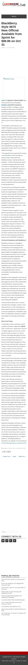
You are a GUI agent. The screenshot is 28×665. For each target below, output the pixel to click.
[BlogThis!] (4, 451)
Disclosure (12, 661)
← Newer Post (6, 456)
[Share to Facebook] (8, 451)
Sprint (3, 100)
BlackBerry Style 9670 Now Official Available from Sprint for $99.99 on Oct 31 (11, 34)
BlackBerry (4, 105)
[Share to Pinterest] (10, 451)
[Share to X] (6, 451)
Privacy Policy (5, 661)
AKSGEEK (17, 656)
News (13, 448)
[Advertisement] (14, 64)
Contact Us (19, 661)
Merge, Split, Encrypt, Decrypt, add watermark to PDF (11, 592)
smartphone (19, 448)
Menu (14, 16)
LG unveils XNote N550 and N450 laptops (13, 600)
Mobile (10, 448)
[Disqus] (14, 479)
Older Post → (22, 456)
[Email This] (3, 451)
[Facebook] (6, 540)
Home (14, 456)
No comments (11, 47)
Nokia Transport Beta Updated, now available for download (11, 596)
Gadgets (5, 448)
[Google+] (10, 540)
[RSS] (14, 540)
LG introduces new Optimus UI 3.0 (11, 606)
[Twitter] (3, 540)
